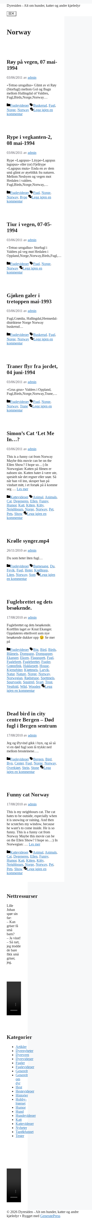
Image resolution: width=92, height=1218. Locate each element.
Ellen (34, 501)
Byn (10, 763)
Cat (9, 501)
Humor (12, 505)
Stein (25, 768)
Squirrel (28, 682)
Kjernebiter (14, 670)
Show (18, 514)
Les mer (22, 489)
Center (19, 763)
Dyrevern (22, 1055)
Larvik (44, 670)
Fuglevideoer (19, 105)
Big (35, 650)
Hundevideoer (26, 1115)
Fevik (11, 570)
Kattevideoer (19, 497)
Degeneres (20, 501)
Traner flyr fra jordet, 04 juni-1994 (32, 369)
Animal (38, 497)
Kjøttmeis (31, 670)
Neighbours (15, 509)
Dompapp (27, 654)
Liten (10, 575)
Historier (22, 1095)
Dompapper (44, 654)
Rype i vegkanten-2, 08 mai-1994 (29, 140)
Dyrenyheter (24, 1051)
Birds (52, 650)
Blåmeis (12, 654)
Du (52, 566)
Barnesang (40, 566)
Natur (11, 674)
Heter (28, 570)
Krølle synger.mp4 (28, 541)
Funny (43, 501)
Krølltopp (41, 570)
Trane (24, 406)
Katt (21, 505)
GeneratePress (50, 1216)
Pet (51, 509)
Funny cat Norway (28, 795)
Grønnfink (14, 666)
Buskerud (40, 105)
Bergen (38, 759)
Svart (39, 682)
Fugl (52, 105)
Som (32, 575)
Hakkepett (30, 666)
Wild (23, 686)
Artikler (21, 1047)
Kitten (30, 505)
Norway (23, 110)
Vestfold (12, 686)
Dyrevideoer (24, 1059)
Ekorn (24, 658)
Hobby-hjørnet (21, 1101)
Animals (51, 497)
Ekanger (12, 658)
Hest (19, 1087)
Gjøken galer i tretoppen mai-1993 (29, 298)
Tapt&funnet (24, 1132)
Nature (21, 674)
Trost (48, 682)
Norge (11, 110)
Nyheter (21, 1128)
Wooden (34, 686)
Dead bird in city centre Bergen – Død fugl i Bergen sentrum (32, 720)
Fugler (45, 662)
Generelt (22, 1071)
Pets (10, 514)
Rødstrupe (31, 678)
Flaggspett (38, 658)
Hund (20, 1111)
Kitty (40, 505)
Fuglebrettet (31, 662)
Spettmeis (47, 678)
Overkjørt (13, 768)
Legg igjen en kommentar (29, 688)
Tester (20, 1136)
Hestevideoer (25, 1091)
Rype (23, 197)
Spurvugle (14, 682)
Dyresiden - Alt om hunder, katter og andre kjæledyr (43, 5)
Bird (43, 650)
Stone (35, 768)
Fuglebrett (14, 662)
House (44, 666)
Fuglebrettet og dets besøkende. (29, 605)
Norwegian (15, 678)
